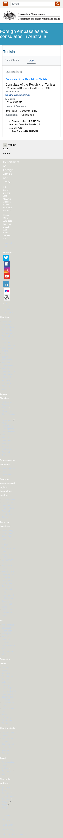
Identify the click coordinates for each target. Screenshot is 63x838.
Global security (9, 499)
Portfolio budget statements (7, 357)
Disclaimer (8, 825)
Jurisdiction (12, 115)
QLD (31, 60)
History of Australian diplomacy (6, 380)
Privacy (6, 820)
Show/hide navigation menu (5, 4)
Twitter (6, 258)
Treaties (5, 517)
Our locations (8, 327)
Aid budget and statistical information (8, 628)
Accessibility (9, 829)
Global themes (8, 502)
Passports (6, 771)
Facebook (7, 264)
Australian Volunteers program (6, 682)
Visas (4, 774)
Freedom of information (13, 834)
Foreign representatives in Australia (9, 371)
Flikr (7, 291)
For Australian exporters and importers (8, 574)
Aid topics (6, 634)
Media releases (9, 468)
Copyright (7, 815)
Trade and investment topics (7, 604)
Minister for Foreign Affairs (7, 405)
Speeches (6, 474)
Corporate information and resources (8, 342)
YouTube (7, 276)
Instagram (7, 270)
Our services (7, 333)
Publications (7, 336)
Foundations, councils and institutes (8, 697)
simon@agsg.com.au (19, 95)
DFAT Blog (7, 297)
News (4, 471)
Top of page (9, 147)
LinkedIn (6, 284)
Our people (7, 330)
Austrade (6, 787)
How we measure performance (7, 639)
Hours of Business (16, 106)
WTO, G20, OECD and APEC (7, 613)
